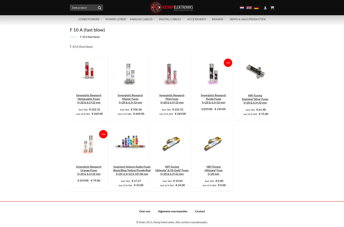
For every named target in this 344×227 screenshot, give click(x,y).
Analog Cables (141, 19)
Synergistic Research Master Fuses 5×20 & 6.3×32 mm (130, 99)
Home (73, 36)
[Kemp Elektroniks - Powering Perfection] (172, 7)
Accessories (196, 19)
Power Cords (116, 19)
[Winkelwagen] (272, 8)
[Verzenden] (99, 7)
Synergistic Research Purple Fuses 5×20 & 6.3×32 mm (213, 99)
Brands (217, 19)
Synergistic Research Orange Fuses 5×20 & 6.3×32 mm (88, 170)
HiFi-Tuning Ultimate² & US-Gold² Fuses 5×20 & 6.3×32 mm (172, 170)
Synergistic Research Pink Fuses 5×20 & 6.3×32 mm (172, 99)
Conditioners (88, 19)
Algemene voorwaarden (172, 211)
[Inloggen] (265, 8)
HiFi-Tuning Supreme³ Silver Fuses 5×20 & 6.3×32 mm (255, 99)
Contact (200, 211)
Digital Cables (170, 19)
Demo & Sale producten (248, 19)
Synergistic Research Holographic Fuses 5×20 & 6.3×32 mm (88, 99)
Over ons (144, 211)
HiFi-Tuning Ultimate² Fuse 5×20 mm (214, 170)
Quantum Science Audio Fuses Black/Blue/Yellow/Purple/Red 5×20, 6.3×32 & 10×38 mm (132, 170)
